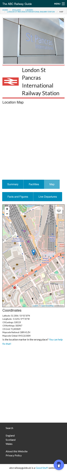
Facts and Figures (17, 196)
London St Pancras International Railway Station (31, 12)
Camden (29, 10)
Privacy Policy (14, 455)
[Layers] (58, 210)
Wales (9, 443)
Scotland (10, 439)
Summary (12, 184)
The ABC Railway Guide (17, 4)
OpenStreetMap (47, 305)
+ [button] (7, 209)
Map (51, 184)
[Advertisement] (33, 142)
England (16, 10)
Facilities (34, 184)
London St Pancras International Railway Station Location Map (33, 256)
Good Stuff (42, 467)
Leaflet (35, 305)
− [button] (7, 214)
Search (9, 427)
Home (5, 10)
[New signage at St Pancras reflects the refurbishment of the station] (33, 40)
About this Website (16, 451)
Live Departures (48, 196)
